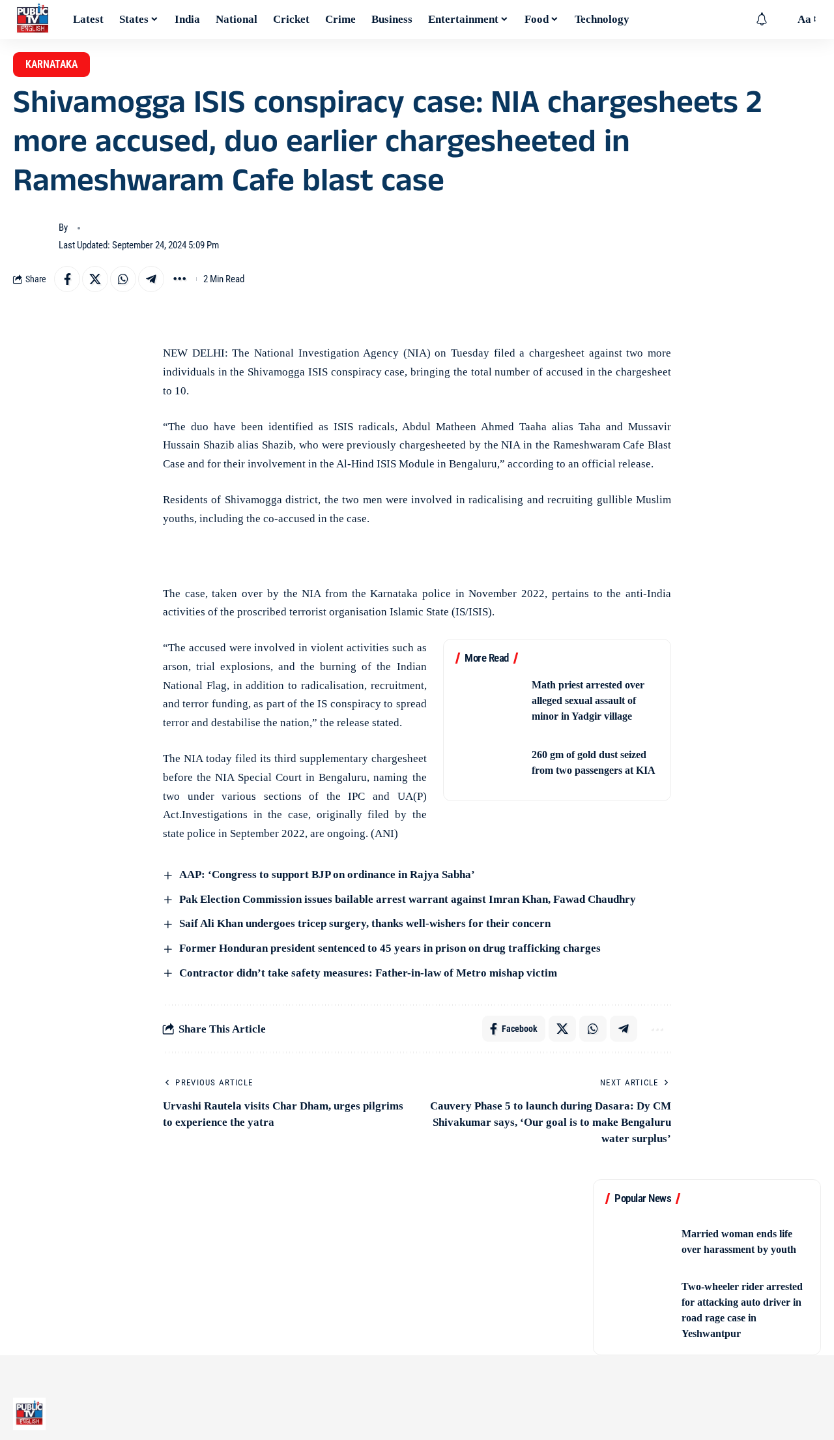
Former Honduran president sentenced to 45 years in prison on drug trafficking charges (389, 948)
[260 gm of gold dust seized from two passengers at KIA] (489, 763)
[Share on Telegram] (151, 279)
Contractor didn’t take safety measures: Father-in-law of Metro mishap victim (367, 973)
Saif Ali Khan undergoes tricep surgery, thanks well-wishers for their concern (364, 923)
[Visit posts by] (32, 236)
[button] (781, 19)
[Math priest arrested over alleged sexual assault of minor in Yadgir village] (489, 701)
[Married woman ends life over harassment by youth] (639, 1241)
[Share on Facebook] (67, 279)
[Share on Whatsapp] (123, 279)
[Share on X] (95, 279)
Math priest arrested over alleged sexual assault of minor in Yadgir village (588, 700)
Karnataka (51, 64)
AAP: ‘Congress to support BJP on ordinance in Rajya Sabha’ (326, 874)
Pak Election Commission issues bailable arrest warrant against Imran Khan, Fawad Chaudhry (406, 899)
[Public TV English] (32, 19)
